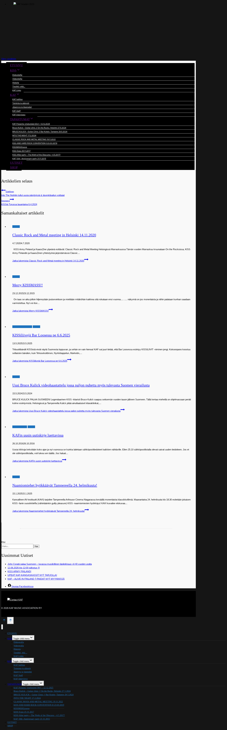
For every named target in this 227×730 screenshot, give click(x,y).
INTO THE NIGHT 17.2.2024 (24, 135)
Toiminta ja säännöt (20, 103)
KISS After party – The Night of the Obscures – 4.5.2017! (36, 155)
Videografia (17, 79)
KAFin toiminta (19, 426)
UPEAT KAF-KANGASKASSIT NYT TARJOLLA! (32, 575)
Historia (15, 82)
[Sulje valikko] (2, 626)
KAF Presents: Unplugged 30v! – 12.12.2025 (31, 124)
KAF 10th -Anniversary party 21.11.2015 (29, 158)
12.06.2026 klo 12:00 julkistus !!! (24, 567)
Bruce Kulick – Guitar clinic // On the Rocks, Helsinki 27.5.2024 (39, 128)
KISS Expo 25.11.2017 (21, 151)
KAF (9, 661)
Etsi (3, 542)
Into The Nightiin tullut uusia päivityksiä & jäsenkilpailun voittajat (33, 194)
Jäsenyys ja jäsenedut (22, 107)
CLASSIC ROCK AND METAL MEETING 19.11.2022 (34, 139)
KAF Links (16, 90)
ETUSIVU (16, 65)
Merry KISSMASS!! (27, 285)
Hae (36, 546)
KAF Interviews (18, 115)
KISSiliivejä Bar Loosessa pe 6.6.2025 (41, 335)
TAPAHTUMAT (14, 684)
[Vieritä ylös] (4, 621)
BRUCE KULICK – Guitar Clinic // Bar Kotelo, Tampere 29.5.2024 (39, 131)
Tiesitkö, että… (18, 86)
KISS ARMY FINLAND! (19, 571)
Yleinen (16, 226)
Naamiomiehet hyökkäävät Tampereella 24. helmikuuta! (54, 485)
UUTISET (16, 162)
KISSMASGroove (19, 147)
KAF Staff (16, 111)
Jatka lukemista (48, 260)
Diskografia (17, 75)
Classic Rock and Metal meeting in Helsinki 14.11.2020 (54, 235)
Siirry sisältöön (8, 58)
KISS (9, 638)
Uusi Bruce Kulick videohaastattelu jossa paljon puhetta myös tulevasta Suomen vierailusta (81, 385)
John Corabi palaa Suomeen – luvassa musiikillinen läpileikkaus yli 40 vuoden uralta (50, 564)
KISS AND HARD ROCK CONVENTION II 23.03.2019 (34, 143)
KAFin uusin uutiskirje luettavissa (37, 435)
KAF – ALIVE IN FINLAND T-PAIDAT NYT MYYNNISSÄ (36, 579)
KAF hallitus (17, 99)
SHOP (14, 167)
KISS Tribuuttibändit (22, 326)
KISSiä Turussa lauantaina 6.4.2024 (19, 203)
